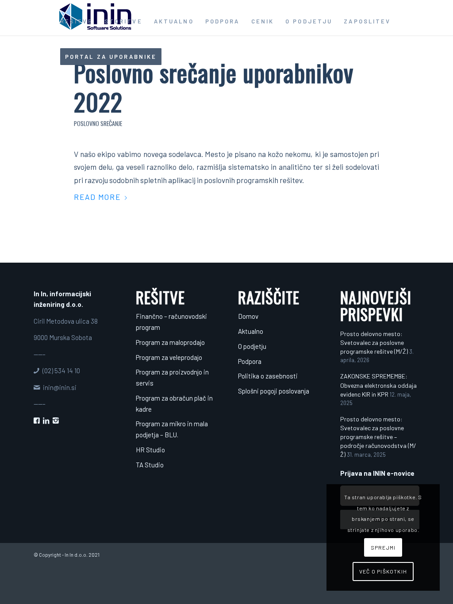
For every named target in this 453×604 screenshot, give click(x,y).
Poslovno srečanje (98, 123)
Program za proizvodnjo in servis (172, 377)
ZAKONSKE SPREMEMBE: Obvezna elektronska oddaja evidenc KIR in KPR (378, 385)
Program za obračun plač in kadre (174, 403)
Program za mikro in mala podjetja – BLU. (172, 429)
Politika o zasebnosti (268, 376)
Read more (97, 196)
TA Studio (150, 465)
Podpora (249, 361)
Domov (248, 316)
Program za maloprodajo (170, 342)
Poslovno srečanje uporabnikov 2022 (213, 86)
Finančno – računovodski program (171, 321)
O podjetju (252, 346)
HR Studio (150, 450)
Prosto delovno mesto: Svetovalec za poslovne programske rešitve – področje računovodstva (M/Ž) (378, 437)
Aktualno (250, 331)
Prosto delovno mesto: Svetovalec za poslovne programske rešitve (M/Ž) (374, 342)
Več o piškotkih (383, 571)
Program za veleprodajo (169, 357)
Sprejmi (383, 547)
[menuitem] (76, 21)
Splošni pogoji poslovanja (273, 391)
